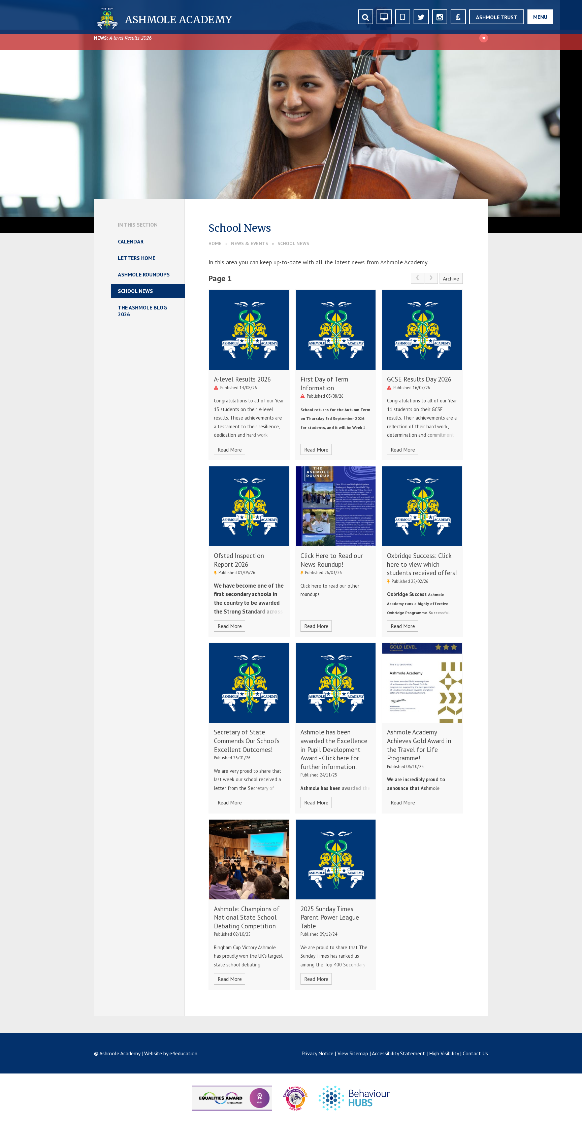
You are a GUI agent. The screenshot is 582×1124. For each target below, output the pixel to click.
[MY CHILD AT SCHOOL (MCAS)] (402, 16)
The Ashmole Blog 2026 (142, 311)
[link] (417, 278)
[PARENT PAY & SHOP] (458, 16)
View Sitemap (352, 1053)
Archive (451, 278)
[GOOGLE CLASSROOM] (384, 16)
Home (215, 243)
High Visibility (444, 1053)
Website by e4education (170, 1053)
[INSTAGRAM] (439, 16)
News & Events (249, 243)
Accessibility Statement (398, 1053)
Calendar (130, 241)
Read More (230, 449)
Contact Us (475, 1053)
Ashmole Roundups (144, 274)
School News (293, 243)
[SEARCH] (365, 16)
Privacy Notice (317, 1053)
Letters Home (136, 258)
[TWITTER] (421, 16)
